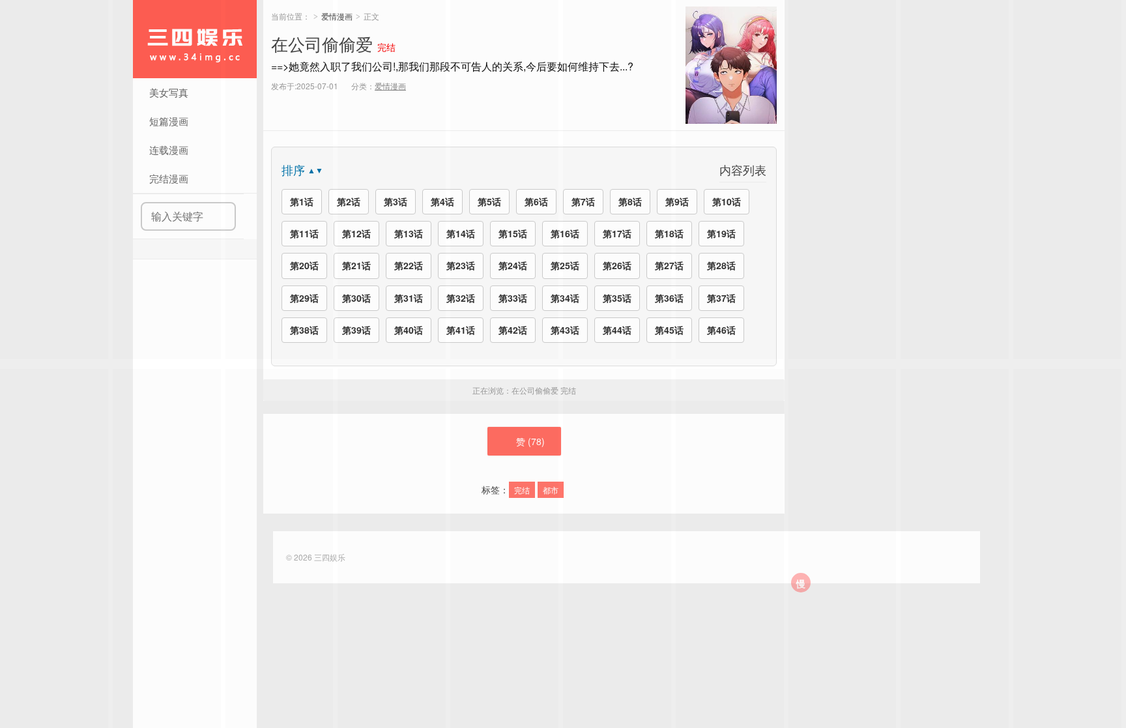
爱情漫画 (337, 16)
